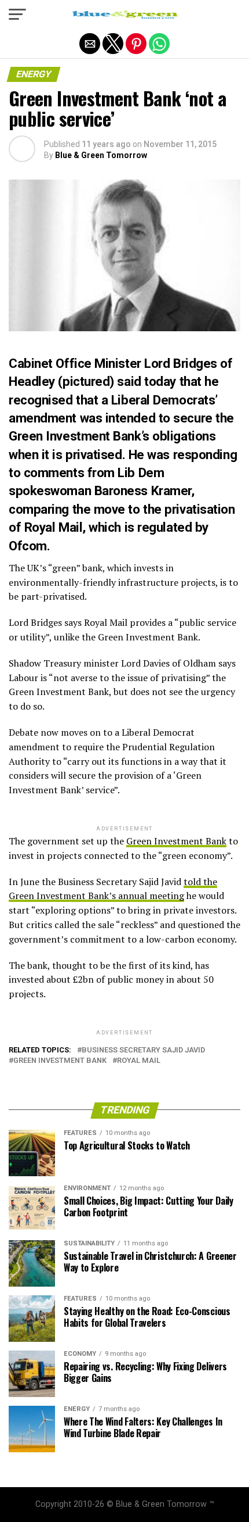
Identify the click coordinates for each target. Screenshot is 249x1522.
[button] (17, 14)
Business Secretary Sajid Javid (143, 1050)
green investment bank (60, 1061)
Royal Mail (138, 1061)
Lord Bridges (180, 363)
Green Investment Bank (176, 841)
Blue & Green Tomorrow (101, 155)
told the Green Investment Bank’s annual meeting (113, 889)
